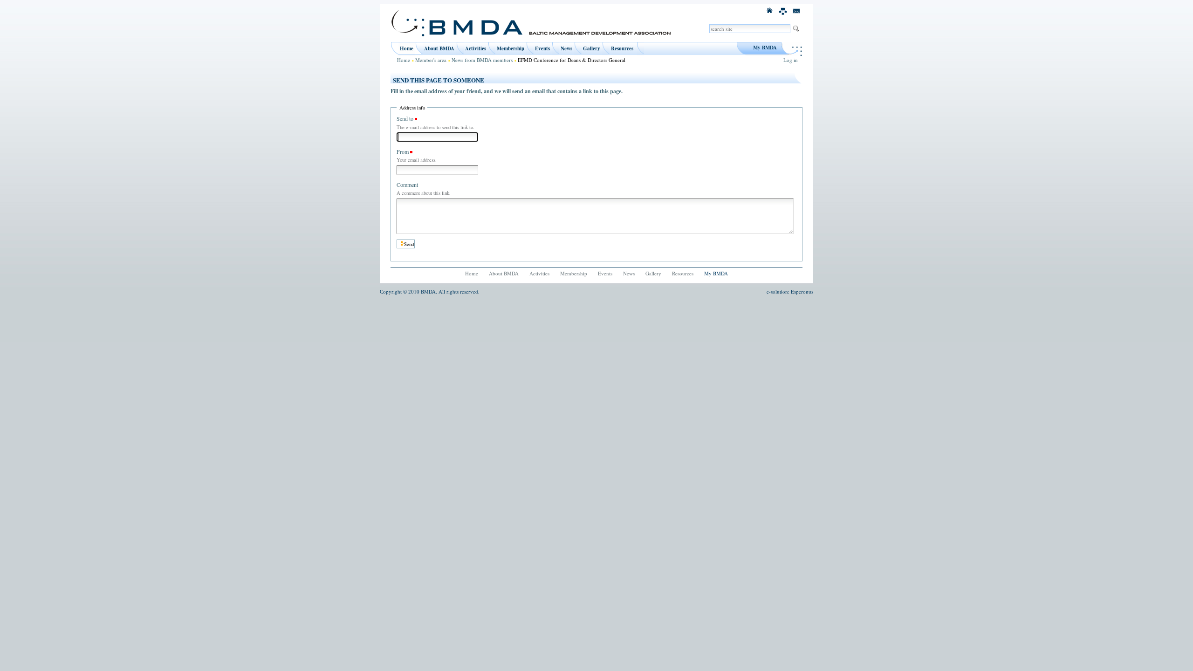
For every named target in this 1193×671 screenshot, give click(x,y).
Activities (475, 48)
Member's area (430, 59)
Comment (407, 184)
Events (542, 48)
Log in (790, 59)
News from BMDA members (482, 59)
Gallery (591, 48)
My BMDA (765, 47)
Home (406, 48)
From (403, 151)
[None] (783, 10)
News (566, 48)
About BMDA (439, 48)
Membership (510, 48)
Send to (405, 118)
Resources (622, 48)
